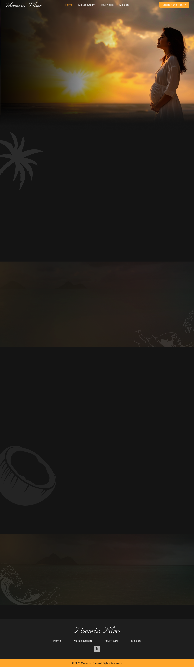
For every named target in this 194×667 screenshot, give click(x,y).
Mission (124, 4)
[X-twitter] (97, 649)
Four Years (107, 4)
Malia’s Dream (86, 4)
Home (69, 4)
